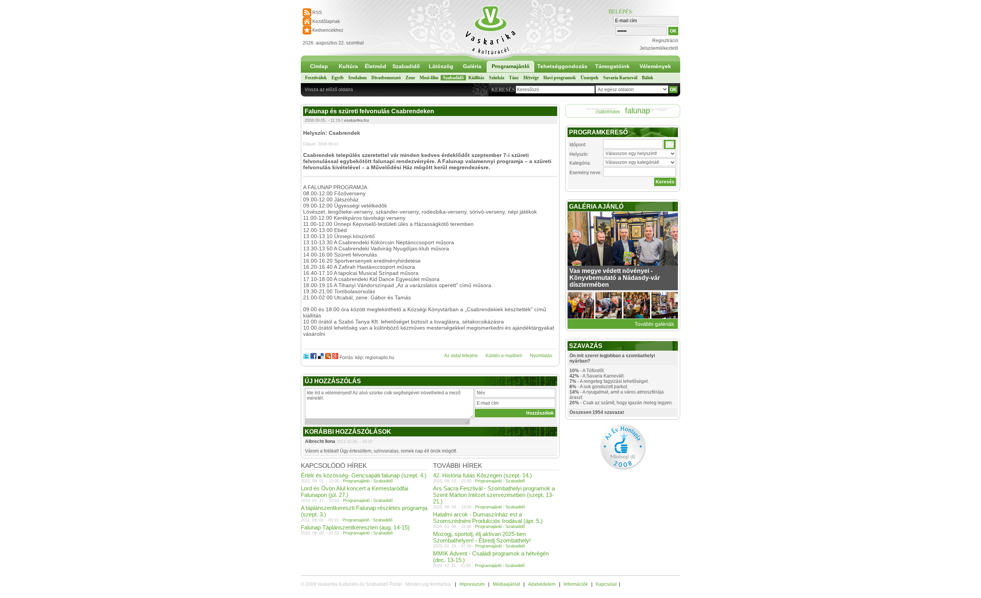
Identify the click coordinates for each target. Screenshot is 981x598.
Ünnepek (590, 77)
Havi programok (559, 77)
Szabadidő (406, 66)
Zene (410, 77)
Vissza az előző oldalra (329, 89)
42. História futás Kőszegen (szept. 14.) (482, 475)
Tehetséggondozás (562, 66)
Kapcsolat (606, 584)
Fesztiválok (316, 77)
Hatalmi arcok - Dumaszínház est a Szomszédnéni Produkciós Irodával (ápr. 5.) (488, 517)
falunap (637, 110)
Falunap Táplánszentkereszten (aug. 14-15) (355, 527)
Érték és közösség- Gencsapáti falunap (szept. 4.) (364, 475)
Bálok (647, 77)
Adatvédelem (542, 584)
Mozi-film (429, 77)
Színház (496, 77)
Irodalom (357, 77)
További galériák (654, 324)
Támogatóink (612, 66)
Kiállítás (476, 77)
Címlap (319, 66)
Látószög (441, 66)
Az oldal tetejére (461, 355)
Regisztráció (665, 40)
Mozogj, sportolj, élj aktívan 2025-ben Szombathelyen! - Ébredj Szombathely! (482, 537)
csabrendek (607, 111)
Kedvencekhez (327, 30)
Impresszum (472, 584)
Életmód (375, 66)
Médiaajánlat (506, 584)
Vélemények (655, 66)
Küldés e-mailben (504, 355)
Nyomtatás (541, 355)
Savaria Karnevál (620, 77)
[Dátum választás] (670, 144)
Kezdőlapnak (326, 21)
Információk (576, 584)
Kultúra (348, 66)
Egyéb (337, 77)
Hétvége (531, 77)
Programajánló (511, 66)
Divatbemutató (386, 77)
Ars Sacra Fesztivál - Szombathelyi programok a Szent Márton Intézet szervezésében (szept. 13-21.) (494, 495)
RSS (317, 12)
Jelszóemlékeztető (659, 48)
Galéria (472, 66)
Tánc (514, 77)
